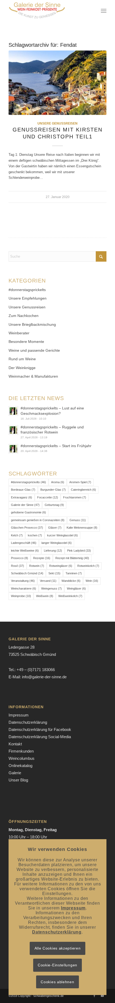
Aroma (57, 482)
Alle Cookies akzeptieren (57, 948)
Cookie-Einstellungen (57, 965)
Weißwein (44, 596)
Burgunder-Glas (53, 489)
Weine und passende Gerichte (34, 350)
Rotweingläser (60, 565)
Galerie (15, 772)
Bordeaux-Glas (23, 489)
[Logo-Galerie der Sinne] (48, 10)
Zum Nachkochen (24, 315)
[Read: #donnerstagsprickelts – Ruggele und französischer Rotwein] (13, 430)
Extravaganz (21, 497)
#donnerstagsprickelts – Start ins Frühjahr (56, 446)
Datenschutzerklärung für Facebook (40, 729)
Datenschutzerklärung (28, 722)
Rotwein (36, 565)
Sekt (54, 573)
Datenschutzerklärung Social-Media (40, 736)
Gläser (55, 527)
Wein (92, 580)
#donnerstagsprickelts (27, 290)
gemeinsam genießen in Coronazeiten (37, 520)
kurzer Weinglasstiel (62, 535)
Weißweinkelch (70, 596)
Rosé (17, 565)
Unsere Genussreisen (57, 123)
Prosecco (19, 558)
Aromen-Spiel (80, 482)
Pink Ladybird (79, 550)
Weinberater (19, 333)
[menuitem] (103, 10)
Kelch (17, 535)
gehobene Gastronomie (28, 512)
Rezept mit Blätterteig (72, 558)
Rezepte (41, 558)
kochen (35, 535)
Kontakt (15, 744)
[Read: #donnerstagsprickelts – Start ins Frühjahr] (13, 449)
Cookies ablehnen (57, 982)
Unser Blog (18, 780)
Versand (48, 580)
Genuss (78, 520)
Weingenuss (51, 588)
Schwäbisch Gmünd (27, 573)
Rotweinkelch (88, 565)
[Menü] (103, 10)
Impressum (19, 715)
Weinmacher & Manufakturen (33, 376)
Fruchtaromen (74, 497)
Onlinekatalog (20, 765)
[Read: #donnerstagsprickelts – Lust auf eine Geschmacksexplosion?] (13, 411)
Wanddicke (71, 580)
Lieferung (53, 550)
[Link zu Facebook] (94, 996)
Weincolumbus (21, 758)
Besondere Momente (26, 341)
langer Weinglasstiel (56, 542)
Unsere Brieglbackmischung (32, 324)
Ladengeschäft (23, 542)
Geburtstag (54, 504)
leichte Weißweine (25, 550)
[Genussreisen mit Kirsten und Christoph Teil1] (57, 83)
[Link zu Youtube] (102, 996)
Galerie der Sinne (25, 504)
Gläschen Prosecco (27, 527)
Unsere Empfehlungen (28, 298)
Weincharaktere (23, 588)
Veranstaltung (23, 580)
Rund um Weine (22, 359)
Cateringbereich (83, 489)
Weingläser (76, 588)
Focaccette (47, 497)
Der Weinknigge (22, 368)
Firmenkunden (21, 751)
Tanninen (74, 573)
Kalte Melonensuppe (82, 527)
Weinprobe (21, 596)
